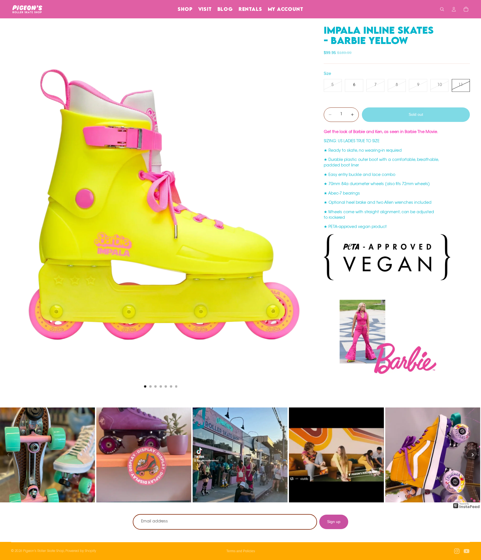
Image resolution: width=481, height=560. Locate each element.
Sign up (333, 521)
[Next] (472, 454)
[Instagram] (456, 551)
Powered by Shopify (80, 551)
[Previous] (8, 454)
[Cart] (466, 9)
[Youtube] (466, 551)
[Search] (442, 9)
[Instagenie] (466, 508)
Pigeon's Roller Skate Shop (43, 551)
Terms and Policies (240, 551)
